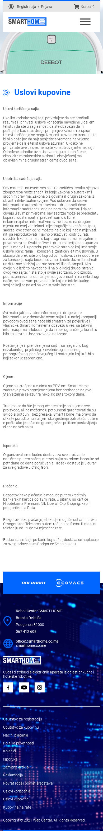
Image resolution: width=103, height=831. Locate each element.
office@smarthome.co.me (37, 641)
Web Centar (42, 820)
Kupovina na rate (17, 807)
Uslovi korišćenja (16, 791)
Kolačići (9, 751)
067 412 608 (26, 631)
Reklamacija (13, 775)
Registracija (26, 6)
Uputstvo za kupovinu (21, 727)
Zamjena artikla (16, 767)
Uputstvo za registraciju (22, 719)
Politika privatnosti (18, 743)
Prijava (46, 6)
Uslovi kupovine (16, 799)
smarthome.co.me (31, 645)
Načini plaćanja (15, 735)
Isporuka (10, 759)
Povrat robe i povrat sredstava (28, 783)
